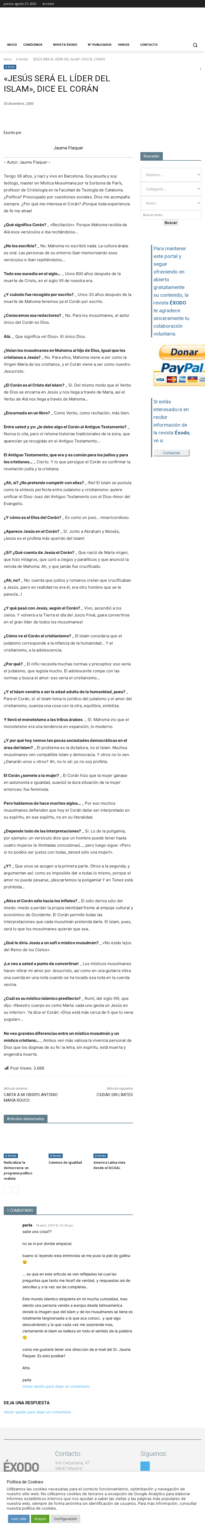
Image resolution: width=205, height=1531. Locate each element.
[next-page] (15, 1190)
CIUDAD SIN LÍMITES (115, 1094)
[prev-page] (7, 1190)
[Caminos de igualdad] (68, 1144)
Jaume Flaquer (68, 148)
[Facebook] (176, 4)
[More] (127, 117)
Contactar (171, 452)
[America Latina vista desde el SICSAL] (113, 1144)
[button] (195, 44)
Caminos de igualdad (65, 1162)
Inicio (8, 59)
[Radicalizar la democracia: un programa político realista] (23, 1144)
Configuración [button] (65, 1519)
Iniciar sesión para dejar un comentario (56, 1386)
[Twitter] (191, 4)
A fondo (22, 59)
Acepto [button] (40, 1519)
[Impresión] (114, 117)
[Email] (102, 117)
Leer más (18, 1519)
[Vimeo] (198, 4)
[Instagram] (183, 4)
